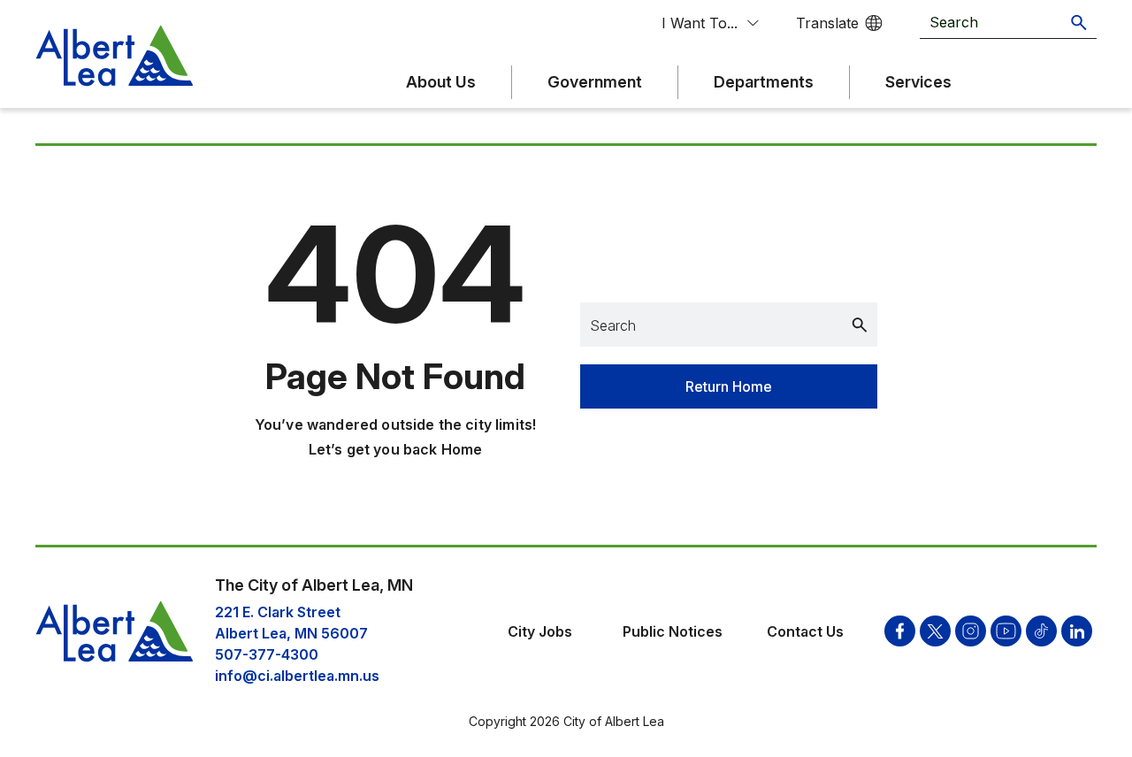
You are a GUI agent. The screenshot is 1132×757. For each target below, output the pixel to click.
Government (594, 82)
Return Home (728, 386)
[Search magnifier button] (1079, 22)
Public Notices (673, 631)
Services (918, 82)
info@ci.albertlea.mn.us (297, 675)
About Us (441, 82)
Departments (764, 82)
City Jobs (540, 631)
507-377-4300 (266, 654)
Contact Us (805, 631)
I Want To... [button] (700, 23)
